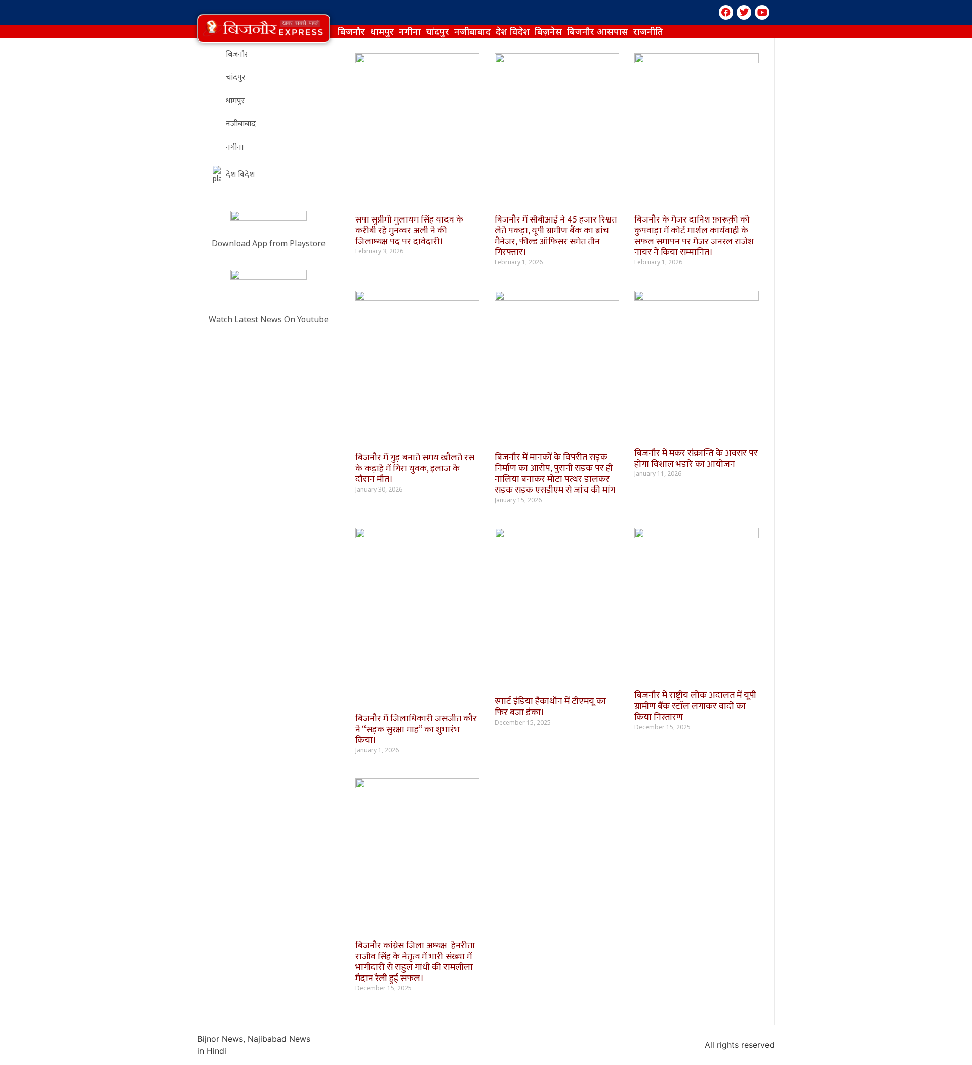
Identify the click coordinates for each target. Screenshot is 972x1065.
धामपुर (382, 31)
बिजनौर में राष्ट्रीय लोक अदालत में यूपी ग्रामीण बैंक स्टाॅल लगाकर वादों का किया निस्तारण (695, 706)
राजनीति (648, 31)
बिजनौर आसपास (597, 31)
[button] (263, 28)
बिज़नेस (548, 31)
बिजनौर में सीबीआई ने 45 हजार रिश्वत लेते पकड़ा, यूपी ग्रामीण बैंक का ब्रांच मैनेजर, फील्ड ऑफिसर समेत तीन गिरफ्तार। (556, 236)
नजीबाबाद (472, 31)
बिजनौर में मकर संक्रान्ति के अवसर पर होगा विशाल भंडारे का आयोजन (696, 459)
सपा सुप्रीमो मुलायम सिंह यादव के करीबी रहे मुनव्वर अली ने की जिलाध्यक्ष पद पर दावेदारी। (409, 230)
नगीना (410, 31)
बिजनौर (351, 31)
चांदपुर (437, 31)
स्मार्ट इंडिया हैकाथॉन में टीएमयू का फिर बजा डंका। (550, 707)
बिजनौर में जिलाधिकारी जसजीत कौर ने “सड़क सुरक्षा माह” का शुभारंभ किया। (416, 729)
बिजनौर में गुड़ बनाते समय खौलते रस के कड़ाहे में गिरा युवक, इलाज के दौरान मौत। (414, 468)
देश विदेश (513, 31)
